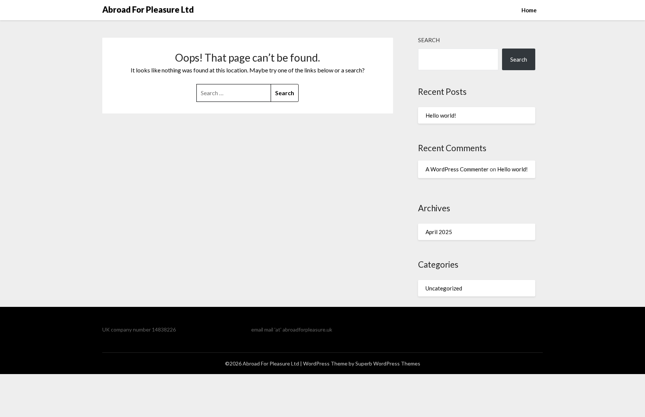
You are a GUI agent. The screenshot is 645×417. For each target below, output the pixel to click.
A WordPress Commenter (457, 169)
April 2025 (439, 231)
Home (529, 10)
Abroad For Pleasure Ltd (148, 9)
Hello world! (441, 115)
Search (429, 40)
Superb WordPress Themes (387, 363)
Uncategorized (444, 288)
